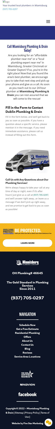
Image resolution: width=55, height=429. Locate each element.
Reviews (27, 352)
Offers (27, 337)
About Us (27, 340)
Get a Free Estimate (27, 329)
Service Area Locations (27, 356)
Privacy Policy (32, 412)
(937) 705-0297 (10, 9)
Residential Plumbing (27, 333)
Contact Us (27, 344)
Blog (27, 348)
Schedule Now (27, 325)
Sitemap (19, 412)
